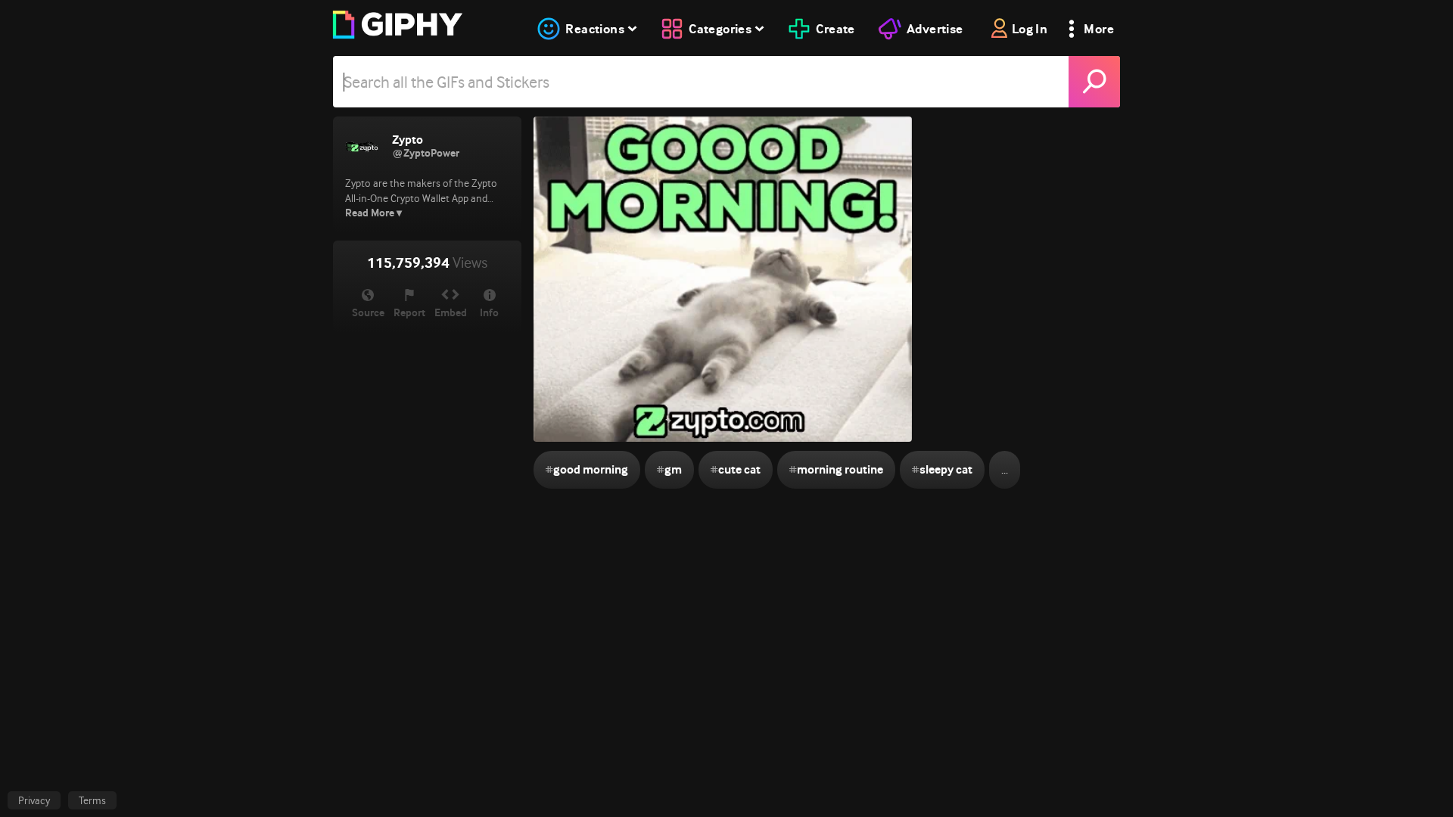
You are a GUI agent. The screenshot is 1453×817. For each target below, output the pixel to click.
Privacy (34, 800)
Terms (92, 800)
